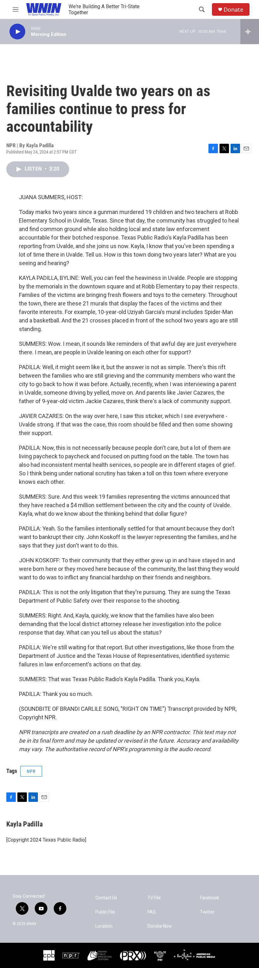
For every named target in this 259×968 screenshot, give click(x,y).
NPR (31, 771)
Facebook (209, 898)
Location (103, 926)
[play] (17, 31)
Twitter (207, 912)
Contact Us (106, 898)
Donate (233, 9)
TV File (154, 898)
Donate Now (160, 926)
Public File (105, 912)
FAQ (152, 912)
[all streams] (249, 31)
